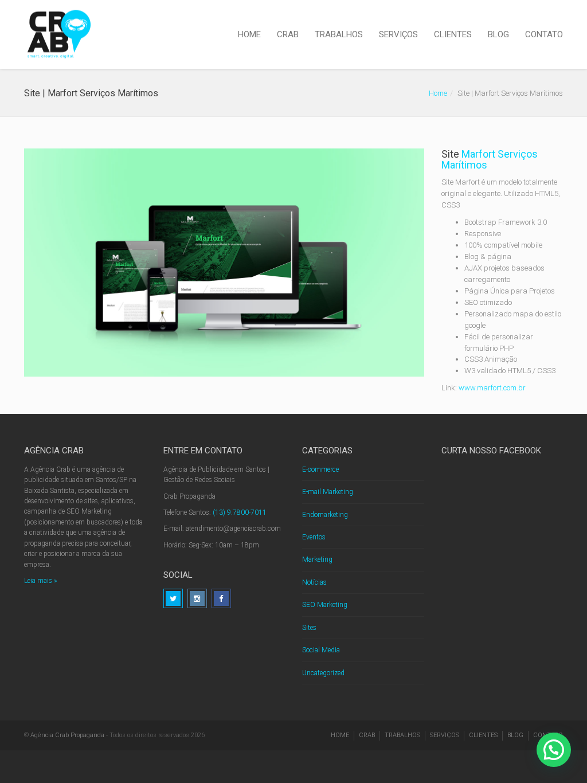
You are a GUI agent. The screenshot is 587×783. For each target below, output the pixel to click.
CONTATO (544, 34)
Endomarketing (325, 515)
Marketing (317, 559)
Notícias (314, 582)
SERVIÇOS (398, 34)
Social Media (321, 650)
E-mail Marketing (327, 492)
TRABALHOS (339, 34)
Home (438, 93)
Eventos (314, 537)
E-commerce (320, 469)
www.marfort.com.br (492, 387)
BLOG (498, 34)
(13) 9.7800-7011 (240, 512)
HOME (249, 34)
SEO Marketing (324, 605)
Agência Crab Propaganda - (69, 735)
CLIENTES (453, 34)
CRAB (288, 34)
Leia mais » (40, 581)
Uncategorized (323, 673)
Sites (309, 628)
